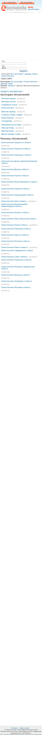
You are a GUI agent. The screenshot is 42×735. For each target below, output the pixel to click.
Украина (11, 86)
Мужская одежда (8, 112)
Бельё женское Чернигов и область (16, 149)
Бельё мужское (7, 118)
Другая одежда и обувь (11, 134)
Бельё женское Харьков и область (15, 189)
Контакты (14, 728)
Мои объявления (26, 2)
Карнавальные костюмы (11, 125)
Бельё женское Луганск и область (15, 212)
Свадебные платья (9, 105)
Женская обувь (7, 128)
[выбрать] (21, 98)
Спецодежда (6, 121)
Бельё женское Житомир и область (15, 287)
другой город (33, 9)
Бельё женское (7, 76)
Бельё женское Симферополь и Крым (17, 250)
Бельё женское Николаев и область (16, 229)
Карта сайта (24, 728)
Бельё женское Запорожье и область (16, 281)
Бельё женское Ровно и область (14, 247)
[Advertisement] (21, 37)
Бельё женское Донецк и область (15, 169)
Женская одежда (8, 98)
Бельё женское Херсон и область (15, 176)
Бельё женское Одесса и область (15, 235)
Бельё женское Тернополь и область (16, 260)
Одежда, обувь (31, 74)
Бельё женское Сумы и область (14, 257)
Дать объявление (9, 2)
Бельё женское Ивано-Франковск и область (19, 182)
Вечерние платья (8, 102)
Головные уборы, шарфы (12, 115)
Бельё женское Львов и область (14, 225)
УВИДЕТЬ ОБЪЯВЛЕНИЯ (11, 92)
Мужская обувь (7, 131)
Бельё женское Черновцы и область (16, 155)
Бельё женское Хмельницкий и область (17, 195)
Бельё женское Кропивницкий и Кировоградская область (14, 205)
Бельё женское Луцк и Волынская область (18, 219)
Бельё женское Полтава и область (15, 241)
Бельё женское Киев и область (14, 201)
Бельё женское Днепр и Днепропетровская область (19, 162)
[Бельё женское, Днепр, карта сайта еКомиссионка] (13, 8)
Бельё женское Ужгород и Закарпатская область (18, 268)
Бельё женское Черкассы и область (16, 142)
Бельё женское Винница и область (15, 275)
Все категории (17, 74)
